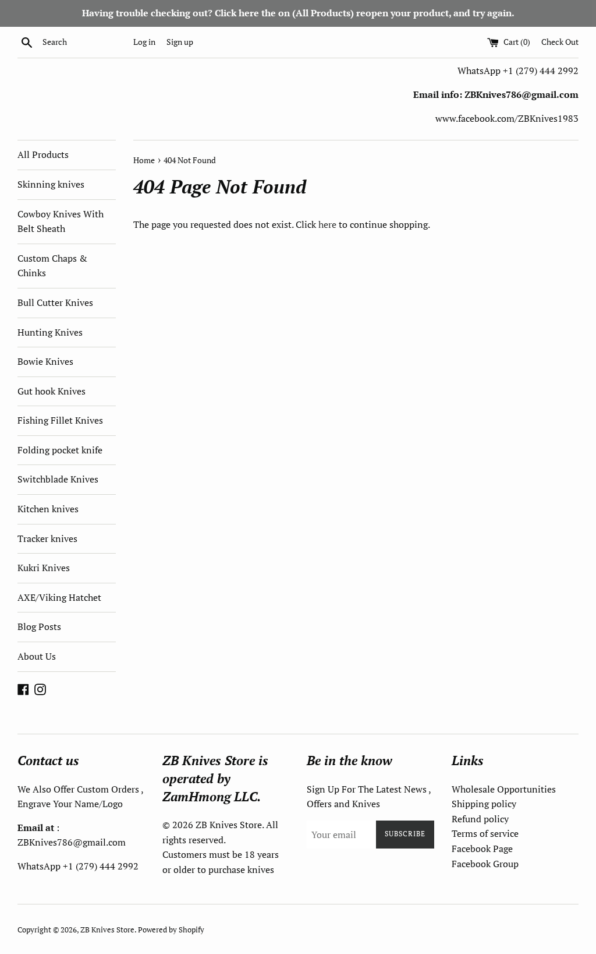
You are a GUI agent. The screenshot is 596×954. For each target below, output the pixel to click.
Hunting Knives (50, 332)
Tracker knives (47, 538)
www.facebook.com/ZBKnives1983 (507, 118)
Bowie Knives (45, 361)
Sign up (179, 41)
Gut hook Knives (51, 391)
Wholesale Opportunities (504, 789)
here (327, 224)
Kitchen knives (48, 508)
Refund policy (480, 818)
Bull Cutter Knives (55, 302)
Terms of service (485, 833)
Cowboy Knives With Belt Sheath (60, 221)
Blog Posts (39, 626)
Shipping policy (484, 803)
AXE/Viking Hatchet (59, 597)
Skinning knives (50, 184)
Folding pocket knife (59, 449)
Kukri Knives (43, 567)
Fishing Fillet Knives (60, 420)
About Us (36, 656)
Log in (144, 41)
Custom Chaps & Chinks (52, 266)
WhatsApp (480, 70)
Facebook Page (482, 848)
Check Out (560, 41)
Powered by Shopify (171, 930)
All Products (43, 154)
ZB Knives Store (107, 930)
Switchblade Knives (57, 479)
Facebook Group (485, 863)
